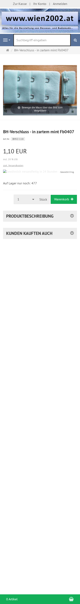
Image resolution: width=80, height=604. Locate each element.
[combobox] (25, 199)
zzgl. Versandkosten (13, 165)
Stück (43, 199)
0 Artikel (12, 599)
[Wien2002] (40, 20)
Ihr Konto (39, 4)
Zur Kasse (20, 4)
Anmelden (60, 4)
